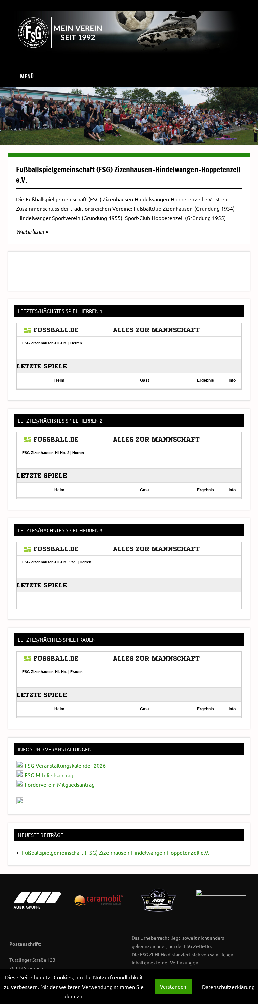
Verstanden (173, 986)
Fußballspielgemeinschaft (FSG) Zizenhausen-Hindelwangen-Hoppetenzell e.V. (128, 174)
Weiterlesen (30, 231)
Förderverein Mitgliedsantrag (60, 784)
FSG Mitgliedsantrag (49, 774)
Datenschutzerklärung (228, 986)
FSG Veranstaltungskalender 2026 (64, 765)
